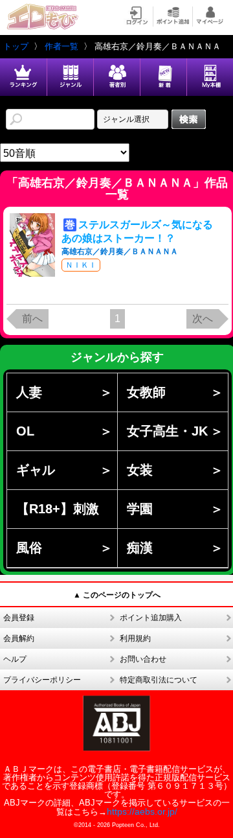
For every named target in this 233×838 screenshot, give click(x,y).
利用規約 (135, 638)
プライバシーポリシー (42, 679)
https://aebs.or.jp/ (142, 811)
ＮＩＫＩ (80, 265)
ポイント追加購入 (151, 617)
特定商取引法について (158, 679)
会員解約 (18, 638)
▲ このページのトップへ (117, 594)
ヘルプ (15, 659)
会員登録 (18, 617)
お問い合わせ (143, 659)
